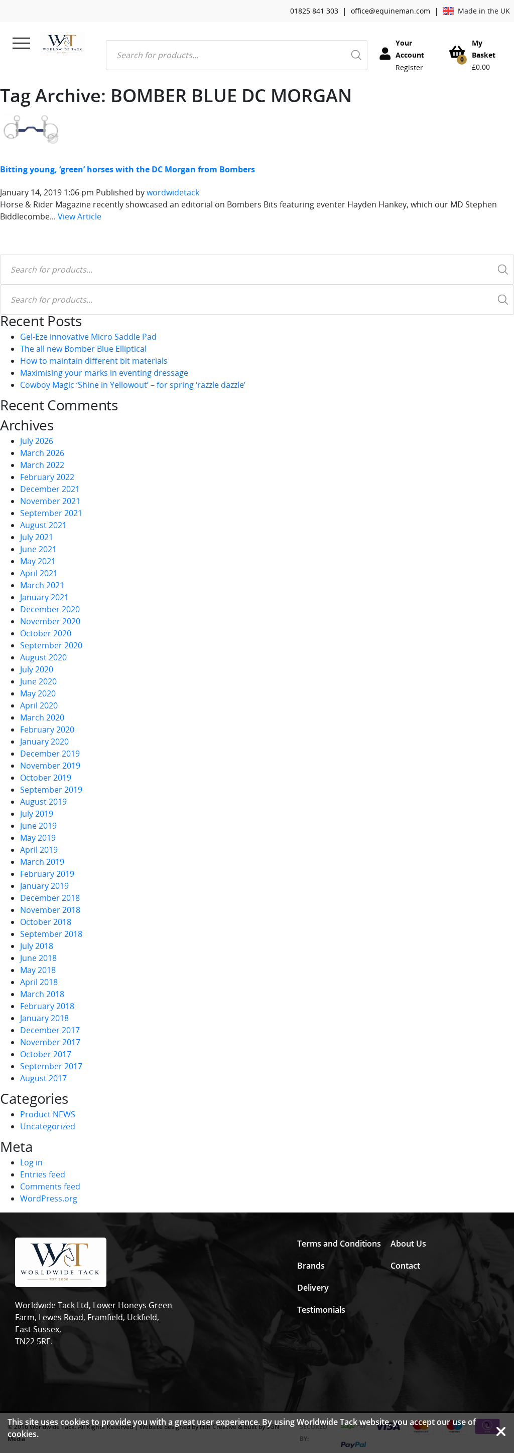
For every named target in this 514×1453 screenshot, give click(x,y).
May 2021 (38, 561)
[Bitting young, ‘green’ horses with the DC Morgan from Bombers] (30, 128)
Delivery (313, 1287)
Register (409, 67)
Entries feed (42, 1174)
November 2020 (50, 621)
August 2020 (43, 657)
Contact (405, 1265)
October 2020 (45, 633)
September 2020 (51, 645)
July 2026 (36, 440)
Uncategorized (47, 1126)
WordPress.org (48, 1198)
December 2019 (50, 753)
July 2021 (36, 537)
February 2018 (47, 1006)
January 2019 (44, 885)
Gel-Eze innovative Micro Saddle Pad (88, 336)
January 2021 (44, 597)
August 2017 (43, 1078)
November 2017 (50, 1042)
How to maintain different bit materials (94, 360)
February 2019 (47, 873)
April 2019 (39, 849)
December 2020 (50, 609)
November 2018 (50, 909)
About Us (408, 1243)
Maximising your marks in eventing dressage (104, 372)
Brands (311, 1265)
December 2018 (50, 897)
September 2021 (51, 513)
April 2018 (39, 982)
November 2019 (50, 765)
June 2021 (38, 549)
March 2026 (42, 452)
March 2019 (42, 861)
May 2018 (38, 970)
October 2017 (45, 1054)
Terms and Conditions (339, 1243)
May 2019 (38, 837)
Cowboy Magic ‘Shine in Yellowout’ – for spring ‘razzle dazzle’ (132, 384)
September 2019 (51, 789)
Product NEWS (47, 1114)
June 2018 (38, 957)
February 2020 (47, 729)
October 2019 (45, 777)
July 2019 (36, 813)
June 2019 (38, 825)
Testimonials (321, 1309)
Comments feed (50, 1186)
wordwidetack (173, 192)
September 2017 (51, 1066)
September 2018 (51, 933)
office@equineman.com (390, 11)
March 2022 (42, 464)
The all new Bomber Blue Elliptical (83, 348)
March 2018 (42, 994)
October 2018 (45, 921)
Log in (31, 1162)
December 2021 (50, 489)
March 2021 (42, 585)
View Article (79, 216)
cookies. (23, 1433)
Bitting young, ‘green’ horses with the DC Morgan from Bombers (127, 169)
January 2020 (44, 741)
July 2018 (36, 945)
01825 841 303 (314, 11)
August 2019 (43, 801)
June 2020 (38, 681)
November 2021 (50, 501)
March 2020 (42, 717)
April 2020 (39, 705)
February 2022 (47, 476)
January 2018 (44, 1018)
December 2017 (50, 1030)
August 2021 (43, 525)
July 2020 (36, 669)
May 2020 (38, 693)
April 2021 (39, 573)
